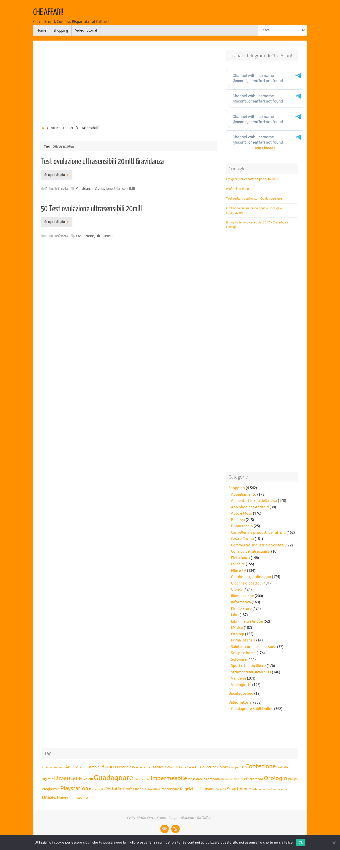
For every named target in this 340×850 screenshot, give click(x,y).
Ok (301, 842)
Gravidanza (84, 189)
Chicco (171, 767)
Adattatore (76, 767)
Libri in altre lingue (247, 621)
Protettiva (153, 789)
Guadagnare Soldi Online (252, 708)
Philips (293, 779)
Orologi (237, 634)
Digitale (47, 779)
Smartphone (239, 789)
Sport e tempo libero (248, 665)
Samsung (207, 789)
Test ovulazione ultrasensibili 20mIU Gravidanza (102, 161)
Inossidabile (196, 779)
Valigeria (238, 678)
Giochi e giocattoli (246, 583)
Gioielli (237, 589)
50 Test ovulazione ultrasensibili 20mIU (92, 208)
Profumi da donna (238, 189)
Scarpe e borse (243, 653)
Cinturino (193, 767)
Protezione (170, 789)
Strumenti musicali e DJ (251, 672)
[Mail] (164, 829)
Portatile (113, 789)
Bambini (94, 767)
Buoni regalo (242, 526)
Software (239, 659)
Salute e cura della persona (253, 646)
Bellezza (238, 520)
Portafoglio (97, 789)
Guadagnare (113, 777)
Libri (235, 615)
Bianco (108, 767)
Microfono (227, 779)
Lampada (213, 779)
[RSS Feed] (175, 829)
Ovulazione (104, 189)
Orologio (275, 778)
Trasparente (279, 789)
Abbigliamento (243, 494)
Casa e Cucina (242, 538)
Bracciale (124, 767)
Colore (222, 767)
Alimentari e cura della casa (254, 500)
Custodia (282, 767)
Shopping (236, 488)
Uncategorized (240, 693)
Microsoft (241, 779)
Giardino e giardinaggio (251, 577)
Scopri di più (54, 175)
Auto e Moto (241, 513)
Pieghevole (51, 789)
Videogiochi (241, 685)
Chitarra (181, 767)
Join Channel (264, 148)
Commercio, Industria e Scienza (257, 545)
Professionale (135, 789)
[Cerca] (303, 30)
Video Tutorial (240, 702)
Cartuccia (159, 767)
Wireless (82, 798)
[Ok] (333, 842)
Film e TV (238, 570)
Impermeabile (169, 778)
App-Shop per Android (250, 507)
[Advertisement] (129, 81)
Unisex (49, 797)
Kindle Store (241, 608)
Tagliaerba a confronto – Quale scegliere (254, 198)
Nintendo (256, 779)
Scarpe (221, 789)
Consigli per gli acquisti (250, 551)
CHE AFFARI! (48, 12)
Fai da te (238, 564)
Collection (208, 767)
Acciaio (59, 767)
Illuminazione (242, 596)
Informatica (241, 602)
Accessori (47, 767)
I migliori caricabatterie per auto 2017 (252, 179)
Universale (66, 797)
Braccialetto (141, 767)
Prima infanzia (56, 189)
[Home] (43, 128)
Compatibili (236, 767)
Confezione (260, 766)
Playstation (74, 788)
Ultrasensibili (124, 189)
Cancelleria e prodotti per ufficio (258, 532)
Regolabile (189, 789)
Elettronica (240, 558)
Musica (237, 627)
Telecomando (261, 789)
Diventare (68, 778)
